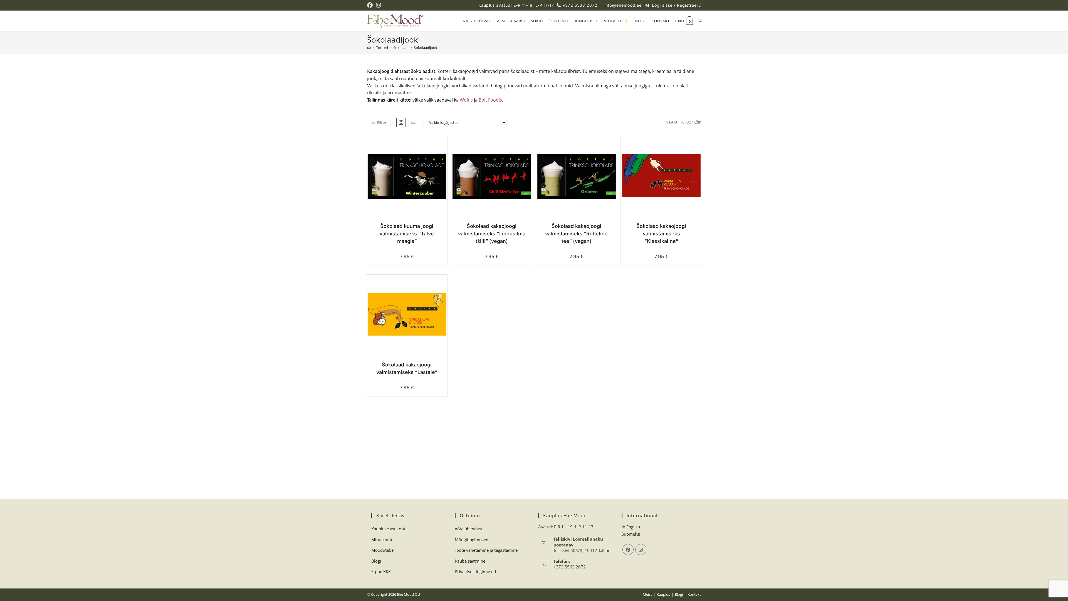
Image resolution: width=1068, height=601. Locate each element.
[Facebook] (628, 549)
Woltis (466, 100)
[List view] (413, 122)
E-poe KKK (381, 571)
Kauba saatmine (470, 561)
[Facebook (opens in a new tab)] (370, 5)
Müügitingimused (471, 539)
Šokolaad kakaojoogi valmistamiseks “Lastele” (406, 368)
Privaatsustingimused (475, 571)
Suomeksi (631, 534)
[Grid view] (401, 122)
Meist (647, 594)
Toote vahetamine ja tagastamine (486, 550)
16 (682, 122)
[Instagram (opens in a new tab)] (378, 5)
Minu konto (382, 539)
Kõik (697, 122)
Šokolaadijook (425, 47)
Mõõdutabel (383, 550)
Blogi (376, 561)
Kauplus (663, 594)
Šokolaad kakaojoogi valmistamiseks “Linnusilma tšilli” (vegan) (491, 233)
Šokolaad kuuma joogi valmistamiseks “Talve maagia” (407, 233)
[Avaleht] (369, 47)
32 (689, 122)
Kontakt (694, 594)
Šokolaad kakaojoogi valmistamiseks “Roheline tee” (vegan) (576, 233)
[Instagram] (640, 549)
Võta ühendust (469, 528)
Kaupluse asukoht (388, 528)
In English (631, 526)
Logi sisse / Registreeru (676, 5)
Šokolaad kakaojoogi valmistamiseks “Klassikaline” (661, 233)
